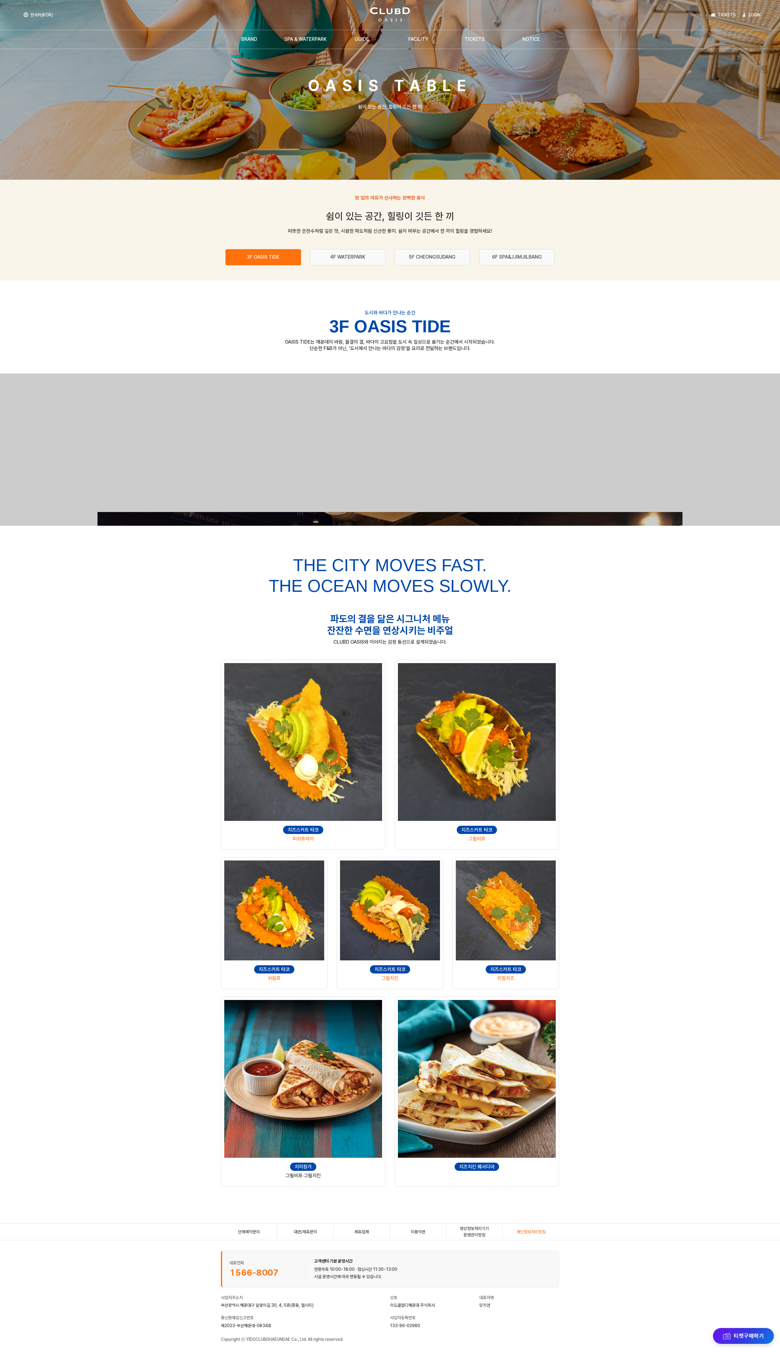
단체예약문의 (249, 1231)
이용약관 (418, 1231)
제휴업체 (361, 1231)
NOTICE (531, 39)
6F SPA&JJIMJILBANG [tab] (517, 257)
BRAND (249, 39)
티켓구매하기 (749, 1336)
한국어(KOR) (41, 14)
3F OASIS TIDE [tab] (263, 257)
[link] (390, 15)
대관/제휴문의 (305, 1231)
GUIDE (362, 39)
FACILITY (418, 39)
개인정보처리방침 (531, 1231)
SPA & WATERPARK (305, 39)
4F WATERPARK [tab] (347, 257)
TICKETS (475, 39)
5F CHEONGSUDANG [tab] (432, 257)
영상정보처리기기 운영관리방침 (474, 1231)
